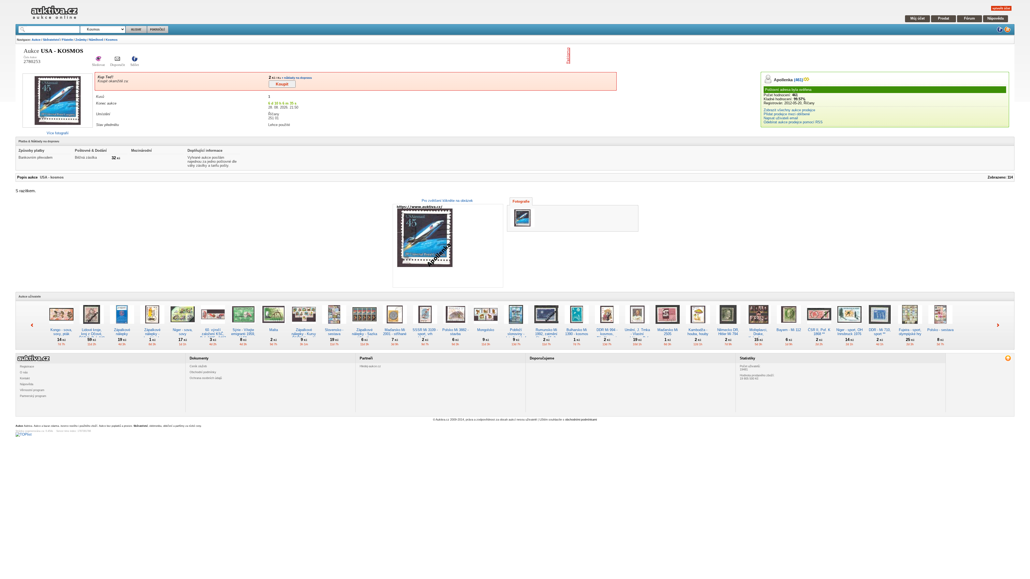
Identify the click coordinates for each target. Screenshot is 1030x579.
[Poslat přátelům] (117, 59)
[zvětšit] (447, 246)
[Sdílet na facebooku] (134, 59)
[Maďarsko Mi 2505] (667, 326)
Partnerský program (33, 396)
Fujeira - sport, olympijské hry (910, 332)
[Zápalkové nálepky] (122, 326)
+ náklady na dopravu (296, 77)
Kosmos (111, 39)
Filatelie (67, 39)
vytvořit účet (1001, 8)
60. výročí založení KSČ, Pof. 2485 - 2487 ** (213, 336)
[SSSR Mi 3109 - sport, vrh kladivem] (425, 326)
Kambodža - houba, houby (697, 332)
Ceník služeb (198, 366)
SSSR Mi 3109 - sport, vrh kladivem (425, 334)
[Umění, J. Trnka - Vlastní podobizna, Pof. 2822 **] (637, 326)
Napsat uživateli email (781, 118)
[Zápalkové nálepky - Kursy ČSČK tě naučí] (304, 326)
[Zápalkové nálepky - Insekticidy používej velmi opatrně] (152, 326)
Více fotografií (58, 133)
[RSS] (1007, 31)
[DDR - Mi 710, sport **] (880, 326)
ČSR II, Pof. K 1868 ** (819, 332)
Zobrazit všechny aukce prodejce (789, 110)
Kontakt (25, 378)
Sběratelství (51, 39)
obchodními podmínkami (581, 419)
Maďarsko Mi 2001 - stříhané (394, 332)
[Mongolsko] (486, 326)
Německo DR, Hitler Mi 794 (728, 332)
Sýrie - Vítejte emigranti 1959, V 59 (243, 334)
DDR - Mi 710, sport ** (880, 332)
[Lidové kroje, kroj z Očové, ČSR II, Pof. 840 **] (92, 326)
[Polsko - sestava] (940, 326)
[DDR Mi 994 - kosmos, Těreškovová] (607, 326)
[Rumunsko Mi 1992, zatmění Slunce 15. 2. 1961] (546, 326)
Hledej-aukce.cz (370, 366)
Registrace (27, 366)
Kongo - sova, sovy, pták (61, 332)
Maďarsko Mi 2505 (667, 332)
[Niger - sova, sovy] (183, 326)
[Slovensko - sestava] (334, 326)
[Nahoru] (1007, 358)
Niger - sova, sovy (183, 332)
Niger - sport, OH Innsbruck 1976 (849, 332)
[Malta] (273, 326)
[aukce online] (54, 20)
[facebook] (1000, 31)
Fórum (969, 18)
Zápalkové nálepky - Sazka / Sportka (364, 334)
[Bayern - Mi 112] (789, 326)
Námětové (96, 39)
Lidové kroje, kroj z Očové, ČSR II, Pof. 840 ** (92, 336)
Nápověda (995, 18)
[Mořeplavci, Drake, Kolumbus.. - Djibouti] (758, 326)
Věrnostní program (32, 390)
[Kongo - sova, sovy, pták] (61, 326)
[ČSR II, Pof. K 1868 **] (819, 326)
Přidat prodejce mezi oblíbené (787, 114)
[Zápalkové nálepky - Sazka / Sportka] (364, 326)
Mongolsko (485, 330)
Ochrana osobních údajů (206, 378)
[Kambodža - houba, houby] (698, 326)
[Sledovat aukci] (98, 59)
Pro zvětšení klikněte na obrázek (447, 201)
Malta (273, 330)
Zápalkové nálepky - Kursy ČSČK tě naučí (304, 334)
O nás (24, 372)
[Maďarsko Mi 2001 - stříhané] (395, 326)
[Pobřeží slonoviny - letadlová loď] (516, 326)
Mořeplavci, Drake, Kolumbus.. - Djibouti (758, 336)
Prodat (943, 18)
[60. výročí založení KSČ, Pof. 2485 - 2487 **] (213, 326)
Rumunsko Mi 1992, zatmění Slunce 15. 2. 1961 (546, 336)
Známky (81, 39)
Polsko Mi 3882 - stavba (455, 332)
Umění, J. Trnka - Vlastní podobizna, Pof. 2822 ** (637, 336)
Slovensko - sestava (334, 332)
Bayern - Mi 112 (789, 330)
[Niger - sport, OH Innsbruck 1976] (849, 326)
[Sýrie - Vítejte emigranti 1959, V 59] (243, 326)
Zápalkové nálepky (122, 332)
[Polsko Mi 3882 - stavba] (455, 326)
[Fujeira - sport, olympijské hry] (910, 326)
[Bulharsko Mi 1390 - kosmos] (577, 326)
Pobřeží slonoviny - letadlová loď (516, 334)
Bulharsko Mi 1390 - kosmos (576, 332)
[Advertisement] (635, 56)
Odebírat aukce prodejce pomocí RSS (793, 122)
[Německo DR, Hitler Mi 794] (728, 326)
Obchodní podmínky (203, 372)
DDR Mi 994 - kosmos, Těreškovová (607, 334)
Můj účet (917, 18)
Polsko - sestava (940, 330)
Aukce (36, 39)
